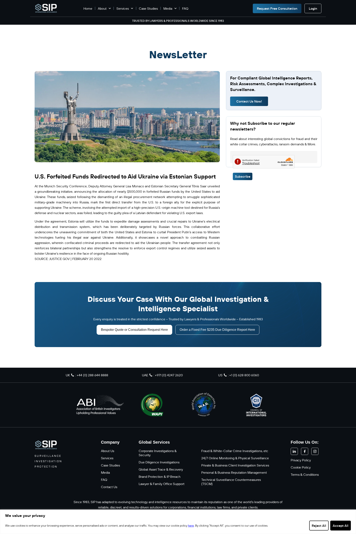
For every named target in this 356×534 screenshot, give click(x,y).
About (102, 8)
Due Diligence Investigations (159, 462)
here (191, 525)
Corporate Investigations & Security (158, 453)
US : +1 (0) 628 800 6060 (238, 375)
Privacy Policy (301, 460)
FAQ (185, 8)
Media (167, 8)
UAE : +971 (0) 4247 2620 (162, 375)
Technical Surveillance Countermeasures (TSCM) (231, 482)
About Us (107, 451)
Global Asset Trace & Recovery (161, 469)
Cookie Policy (301, 467)
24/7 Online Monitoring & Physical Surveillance (235, 458)
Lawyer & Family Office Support (161, 484)
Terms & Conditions (305, 474)
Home (87, 8)
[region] (178, 522)
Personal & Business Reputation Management (234, 472)
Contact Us (109, 487)
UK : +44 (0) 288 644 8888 (87, 375)
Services (122, 8)
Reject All (319, 526)
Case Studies (148, 8)
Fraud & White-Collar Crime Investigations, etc (234, 451)
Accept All (340, 526)
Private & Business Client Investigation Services (235, 465)
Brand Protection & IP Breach (159, 477)
